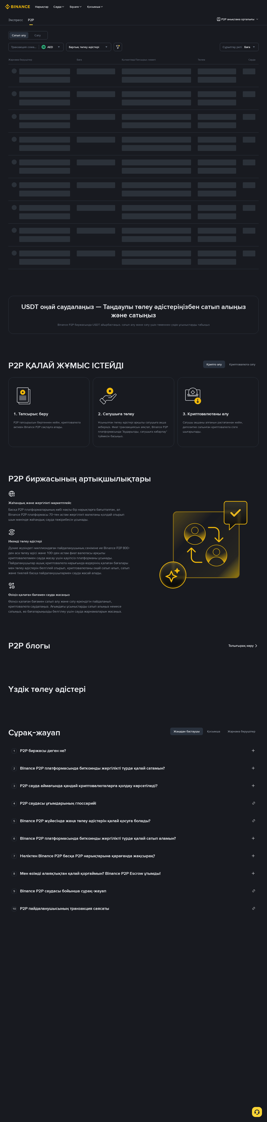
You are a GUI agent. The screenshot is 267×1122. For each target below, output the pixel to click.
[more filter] (118, 47)
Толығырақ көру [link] (241, 645)
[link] (137, 803)
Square (74, 7)
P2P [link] (31, 20)
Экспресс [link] (15, 20)
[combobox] (51, 47)
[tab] (15, 20)
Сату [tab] (37, 35)
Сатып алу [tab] (19, 35)
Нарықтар (41, 7)
